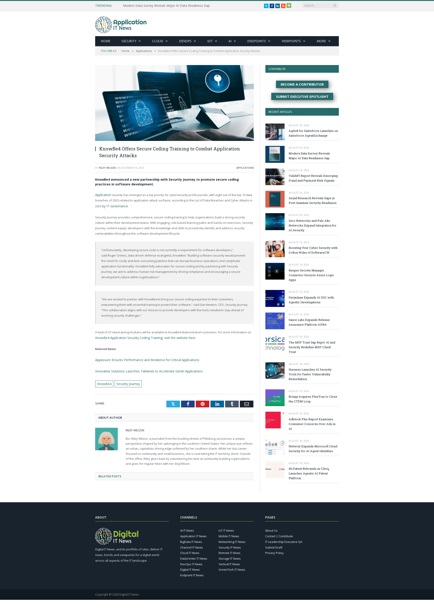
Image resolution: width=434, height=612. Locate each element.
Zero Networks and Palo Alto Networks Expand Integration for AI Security (312, 225)
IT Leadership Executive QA (283, 540)
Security (129, 41)
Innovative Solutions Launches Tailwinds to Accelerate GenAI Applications (145, 369)
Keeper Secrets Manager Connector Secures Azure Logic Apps (311, 275)
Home (105, 41)
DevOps (185, 41)
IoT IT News (226, 529)
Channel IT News (191, 545)
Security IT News (230, 545)
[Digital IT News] (120, 23)
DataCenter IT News (193, 557)
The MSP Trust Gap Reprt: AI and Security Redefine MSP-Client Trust (312, 347)
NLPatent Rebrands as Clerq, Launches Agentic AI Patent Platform (309, 473)
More (321, 41)
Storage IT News (230, 557)
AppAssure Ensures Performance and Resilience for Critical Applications (144, 359)
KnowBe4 (103, 381)
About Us (271, 529)
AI (230, 41)
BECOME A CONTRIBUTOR (302, 84)
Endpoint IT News (192, 573)
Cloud (157, 41)
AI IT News (187, 529)
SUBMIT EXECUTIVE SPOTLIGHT (302, 96)
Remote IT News (230, 551)
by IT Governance (114, 205)
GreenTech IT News (232, 568)
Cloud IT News (189, 551)
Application (102, 195)
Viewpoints (291, 41)
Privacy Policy (274, 551)
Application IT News (193, 534)
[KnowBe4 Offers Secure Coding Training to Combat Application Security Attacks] (174, 103)
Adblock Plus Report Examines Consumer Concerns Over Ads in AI (312, 424)
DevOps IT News (191, 562)
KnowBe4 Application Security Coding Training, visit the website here (141, 337)
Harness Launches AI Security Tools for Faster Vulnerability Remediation (310, 374)
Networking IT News (232, 540)
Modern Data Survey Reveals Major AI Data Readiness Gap (166, 6)
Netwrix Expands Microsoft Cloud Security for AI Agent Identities (313, 448)
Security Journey (126, 381)
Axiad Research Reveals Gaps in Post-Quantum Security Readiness (313, 200)
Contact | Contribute (279, 534)
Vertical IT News (229, 562)
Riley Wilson (107, 167)
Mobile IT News (229, 534)
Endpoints (256, 41)
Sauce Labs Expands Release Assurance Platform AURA (309, 322)
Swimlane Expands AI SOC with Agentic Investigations (311, 299)
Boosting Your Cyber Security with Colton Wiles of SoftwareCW (313, 250)
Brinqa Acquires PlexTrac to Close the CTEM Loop (313, 399)
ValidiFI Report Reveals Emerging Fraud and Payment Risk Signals (313, 178)
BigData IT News (191, 540)
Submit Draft (273, 545)
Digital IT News (190, 568)
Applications (245, 167)
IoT (210, 41)
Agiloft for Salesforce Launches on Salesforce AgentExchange (313, 133)
